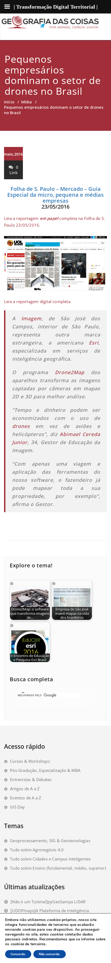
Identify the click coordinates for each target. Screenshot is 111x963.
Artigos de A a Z (25, 788)
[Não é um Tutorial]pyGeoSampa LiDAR (48, 901)
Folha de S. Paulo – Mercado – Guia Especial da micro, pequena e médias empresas (55, 194)
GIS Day (17, 807)
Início (9, 101)
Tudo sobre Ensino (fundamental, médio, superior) (58, 868)
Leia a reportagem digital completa (37, 301)
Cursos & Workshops (30, 761)
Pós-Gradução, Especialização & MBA (45, 770)
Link (13, 172)
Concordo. (18, 954)
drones (24, 426)
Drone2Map (69, 372)
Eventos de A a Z (25, 797)
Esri (94, 342)
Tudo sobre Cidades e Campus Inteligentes (50, 859)
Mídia (26, 101)
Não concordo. (49, 954)
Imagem (31, 318)
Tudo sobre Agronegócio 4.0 (37, 849)
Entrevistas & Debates (30, 779)
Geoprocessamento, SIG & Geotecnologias (50, 840)
